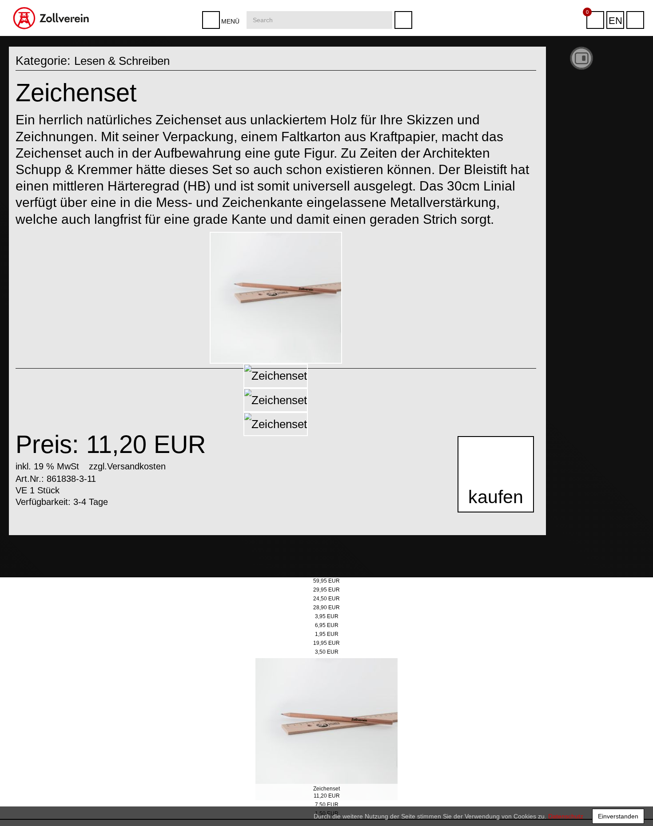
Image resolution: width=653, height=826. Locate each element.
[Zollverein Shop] (51, 3)
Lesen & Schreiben (125, 61)
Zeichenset (326, 789)
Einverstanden (618, 816)
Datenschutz (565, 816)
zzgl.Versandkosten (127, 466)
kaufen (493, 501)
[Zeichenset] (276, 298)
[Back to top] (637, 805)
